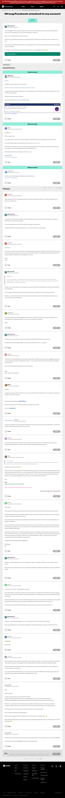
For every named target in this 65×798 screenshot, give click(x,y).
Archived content (17, 10)
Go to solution (33, 21)
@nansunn (8, 460)
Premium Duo (44, 772)
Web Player (34, 770)
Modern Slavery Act (7, 795)
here (25, 393)
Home (9, 10)
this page (23, 472)
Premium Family (44, 775)
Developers (26, 770)
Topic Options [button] (6, 64)
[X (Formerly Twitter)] (56, 766)
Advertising (25, 773)
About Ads (36, 792)
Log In (58, 6)
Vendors (25, 779)
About (16, 768)
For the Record (18, 773)
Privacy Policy (20, 792)
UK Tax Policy (15, 795)
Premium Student (43, 778)
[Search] (54, 6)
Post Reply (56, 754)
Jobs (16, 770)
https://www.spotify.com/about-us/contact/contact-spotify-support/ (20, 87)
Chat (32, 6)
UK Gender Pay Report (23, 795)
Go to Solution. (12, 54)
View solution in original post (11, 113)
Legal (4, 792)
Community (9, 6)
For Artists (25, 768)
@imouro (7, 80)
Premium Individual (43, 768)
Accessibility (42, 792)
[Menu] (62, 6)
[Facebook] (60, 766)
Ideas (42, 6)
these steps (38, 2)
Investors (25, 776)
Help (23, 6)
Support (34, 768)
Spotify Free (43, 782)
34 (57, 188)
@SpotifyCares (17, 100)
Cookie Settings (28, 792)
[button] (60, 27)
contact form (37, 143)
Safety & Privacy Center (11, 792)
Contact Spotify (35, 778)
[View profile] (6, 26)
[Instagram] (52, 766)
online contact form (34, 474)
